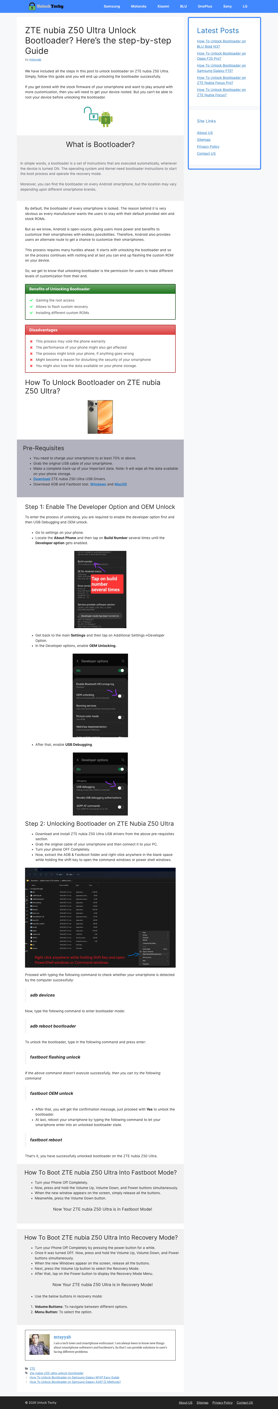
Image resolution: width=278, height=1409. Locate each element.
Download (41, 479)
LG (245, 6)
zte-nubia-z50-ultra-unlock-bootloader (56, 1373)
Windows (98, 484)
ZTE (32, 1368)
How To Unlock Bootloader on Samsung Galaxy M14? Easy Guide (74, 1377)
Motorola (138, 6)
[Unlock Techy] (47, 6)
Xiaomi (163, 6)
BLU (183, 6)
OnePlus (205, 6)
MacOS (121, 484)
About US (205, 133)
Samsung (112, 6)
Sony (227, 6)
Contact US (206, 153)
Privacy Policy (208, 147)
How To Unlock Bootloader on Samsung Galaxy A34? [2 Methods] (75, 1382)
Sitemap (203, 140)
